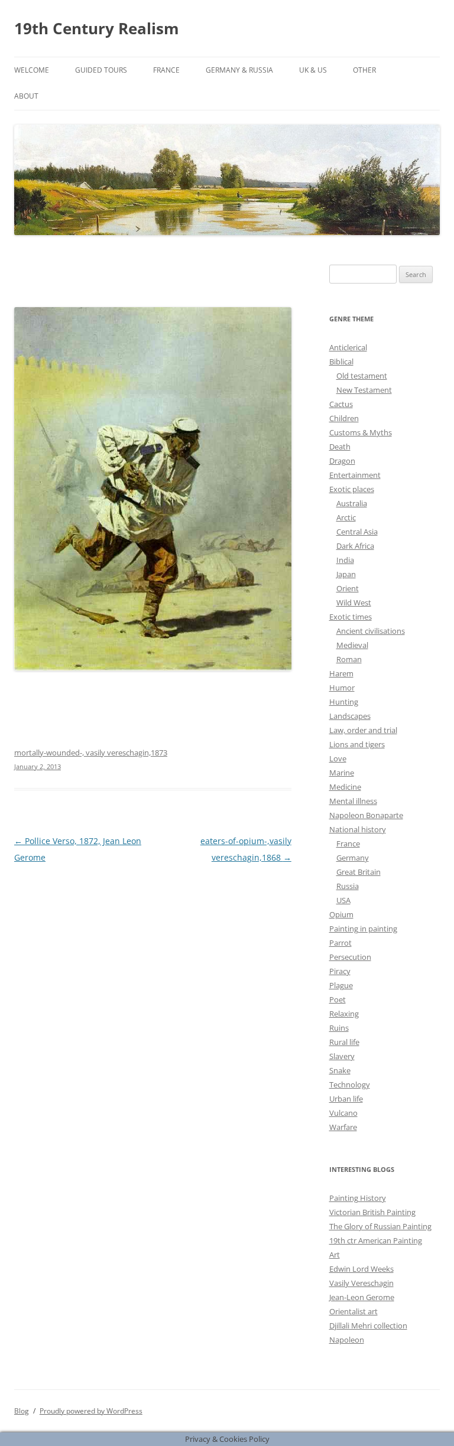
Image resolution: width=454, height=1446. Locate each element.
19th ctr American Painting (375, 1240)
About (26, 96)
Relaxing (344, 1013)
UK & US (313, 70)
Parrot (340, 942)
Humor (342, 687)
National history (357, 829)
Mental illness (353, 801)
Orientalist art (353, 1311)
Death (340, 446)
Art (334, 1254)
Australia (351, 503)
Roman (349, 659)
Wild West (353, 602)
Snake (340, 1070)
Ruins (339, 1027)
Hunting (343, 701)
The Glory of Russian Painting (380, 1226)
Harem (341, 673)
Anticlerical (348, 347)
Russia (347, 886)
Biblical (341, 361)
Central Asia (357, 531)
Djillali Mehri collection (368, 1325)
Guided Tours (101, 70)
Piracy (340, 971)
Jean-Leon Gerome (361, 1297)
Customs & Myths (360, 432)
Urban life (346, 1098)
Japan (346, 574)
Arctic (346, 517)
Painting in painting (363, 928)
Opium (341, 914)
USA (343, 900)
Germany (352, 857)
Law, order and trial (363, 730)
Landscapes (350, 716)
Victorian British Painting (372, 1212)
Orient (347, 588)
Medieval (352, 645)
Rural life (344, 1042)
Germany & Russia (239, 70)
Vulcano (343, 1113)
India (345, 560)
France (166, 70)
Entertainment (355, 475)
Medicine (345, 786)
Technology (349, 1084)
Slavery (342, 1056)
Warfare (343, 1127)
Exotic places (351, 489)
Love (337, 758)
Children (344, 418)
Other (364, 70)
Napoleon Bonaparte (366, 815)
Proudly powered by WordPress (91, 1411)
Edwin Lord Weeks (361, 1268)
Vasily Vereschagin (361, 1283)
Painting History (357, 1198)
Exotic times (350, 616)
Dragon (342, 460)
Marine (341, 772)
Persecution (350, 957)
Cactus (341, 404)
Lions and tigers (357, 744)
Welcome (31, 70)
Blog (21, 1411)
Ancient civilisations (370, 631)
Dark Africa (355, 545)
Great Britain (358, 872)
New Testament (364, 390)
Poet (337, 999)
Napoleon (346, 1339)
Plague (341, 985)
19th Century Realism (96, 28)
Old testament (361, 375)
